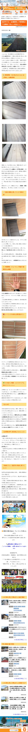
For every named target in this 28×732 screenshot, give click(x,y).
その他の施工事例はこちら (20, 639)
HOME (3, 16)
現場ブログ (9, 16)
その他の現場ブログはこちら (20, 714)
